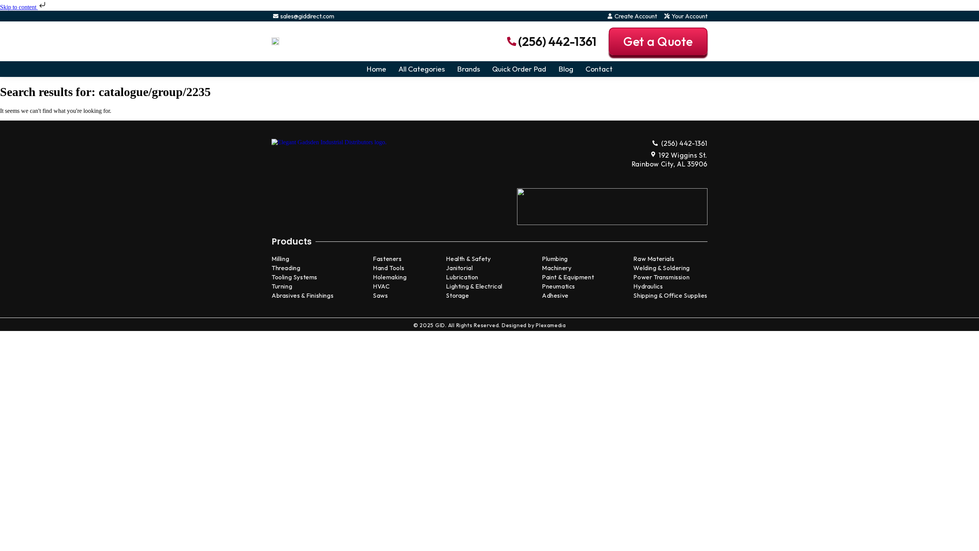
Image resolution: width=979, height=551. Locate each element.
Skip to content (19, 7)
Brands (468, 69)
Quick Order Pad (519, 69)
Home (376, 69)
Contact (599, 69)
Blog (565, 69)
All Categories (421, 69)
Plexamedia (551, 325)
